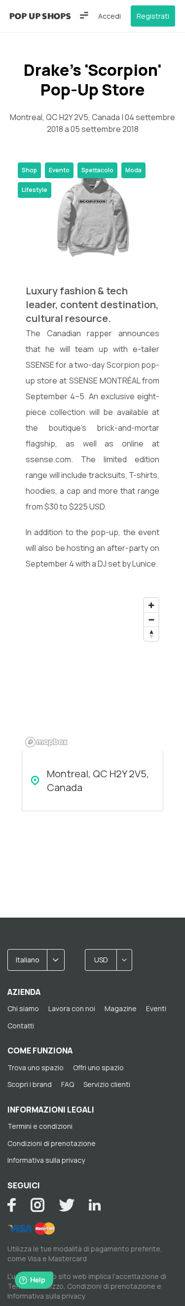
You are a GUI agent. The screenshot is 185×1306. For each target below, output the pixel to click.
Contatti (20, 1025)
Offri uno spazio (98, 1067)
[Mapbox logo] (46, 742)
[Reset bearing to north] (151, 634)
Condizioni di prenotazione (51, 1143)
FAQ (67, 1084)
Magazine (121, 1008)
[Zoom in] (151, 605)
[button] (84, 15)
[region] (92, 672)
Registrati (153, 16)
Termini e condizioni (40, 1126)
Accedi (109, 16)
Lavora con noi (71, 1008)
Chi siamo (23, 1008)
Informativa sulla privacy (46, 1160)
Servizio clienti (106, 1084)
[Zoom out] (151, 619)
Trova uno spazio (35, 1067)
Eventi (156, 1008)
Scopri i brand (29, 1084)
